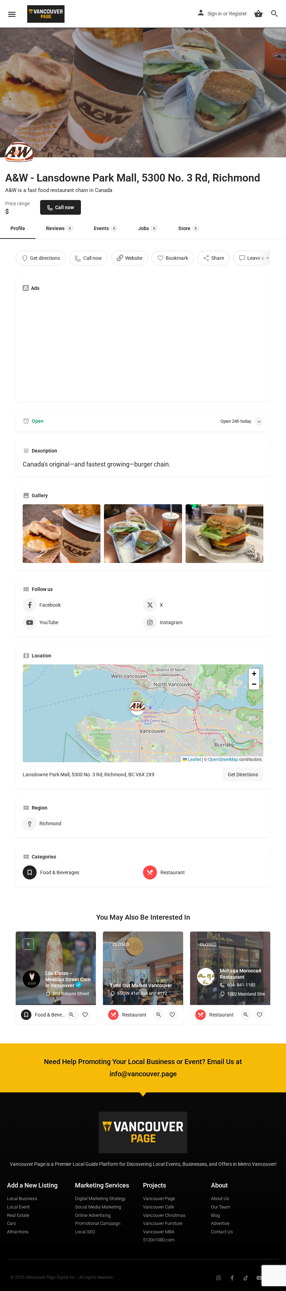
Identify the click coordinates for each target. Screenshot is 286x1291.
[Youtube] (259, 1278)
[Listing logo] (19, 156)
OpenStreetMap (223, 759)
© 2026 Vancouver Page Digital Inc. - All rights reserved (61, 1277)
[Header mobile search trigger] (274, 13)
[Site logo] (46, 14)
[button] (143, 713)
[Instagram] (218, 1278)
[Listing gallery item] (61, 533)
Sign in (215, 13)
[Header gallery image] (71, 78)
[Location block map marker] (137, 707)
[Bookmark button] (85, 1014)
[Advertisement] (143, 346)
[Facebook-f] (232, 1278)
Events (104, 228)
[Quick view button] (71, 1014)
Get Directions (243, 774)
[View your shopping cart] (258, 13)
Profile (17, 228)
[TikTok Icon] (245, 1278)
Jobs (146, 228)
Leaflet (194, 759)
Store (187, 228)
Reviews (58, 228)
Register (238, 13)
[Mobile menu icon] (12, 14)
